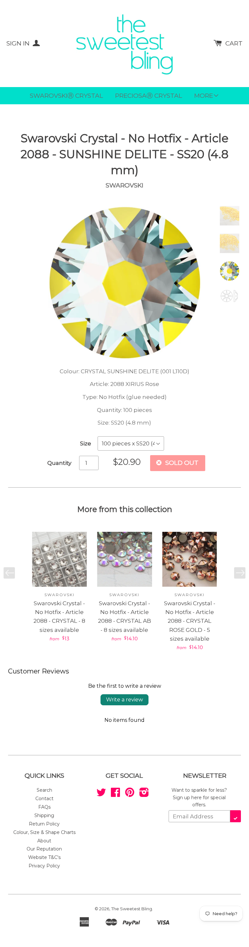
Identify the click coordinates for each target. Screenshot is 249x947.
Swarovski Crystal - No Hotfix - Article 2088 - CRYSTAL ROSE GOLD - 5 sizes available (189, 621)
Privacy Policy (44, 866)
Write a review (124, 700)
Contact (44, 798)
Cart (234, 43)
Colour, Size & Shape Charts (44, 832)
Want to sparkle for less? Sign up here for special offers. (199, 797)
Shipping (44, 815)
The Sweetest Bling (131, 908)
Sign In (18, 43)
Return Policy (44, 824)
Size (85, 443)
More (203, 95)
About (44, 841)
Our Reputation (44, 849)
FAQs (44, 807)
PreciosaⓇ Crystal (148, 95)
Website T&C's (44, 857)
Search (44, 790)
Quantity (59, 463)
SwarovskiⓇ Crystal (66, 95)
